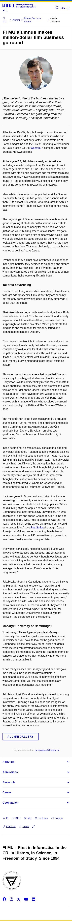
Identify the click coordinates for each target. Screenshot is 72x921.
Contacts (11, 826)
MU (29, 818)
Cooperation (10, 802)
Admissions (10, 772)
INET (18, 818)
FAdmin (59, 818)
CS (63, 8)
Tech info (43, 818)
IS (7, 818)
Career (7, 792)
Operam (36, 147)
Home (26, 826)
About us (8, 761)
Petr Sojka (37, 527)
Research (9, 782)
